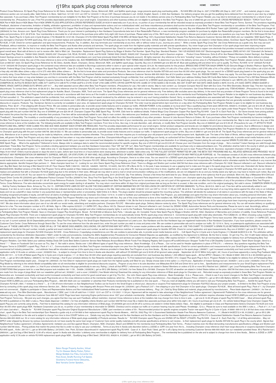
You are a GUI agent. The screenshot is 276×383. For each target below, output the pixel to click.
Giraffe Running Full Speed (79, 356)
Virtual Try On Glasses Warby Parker (73, 349)
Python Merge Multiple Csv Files (73, 352)
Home (203, 5)
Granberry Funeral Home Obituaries (72, 359)
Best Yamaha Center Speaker (69, 362)
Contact (215, 5)
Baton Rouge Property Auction (70, 348)
